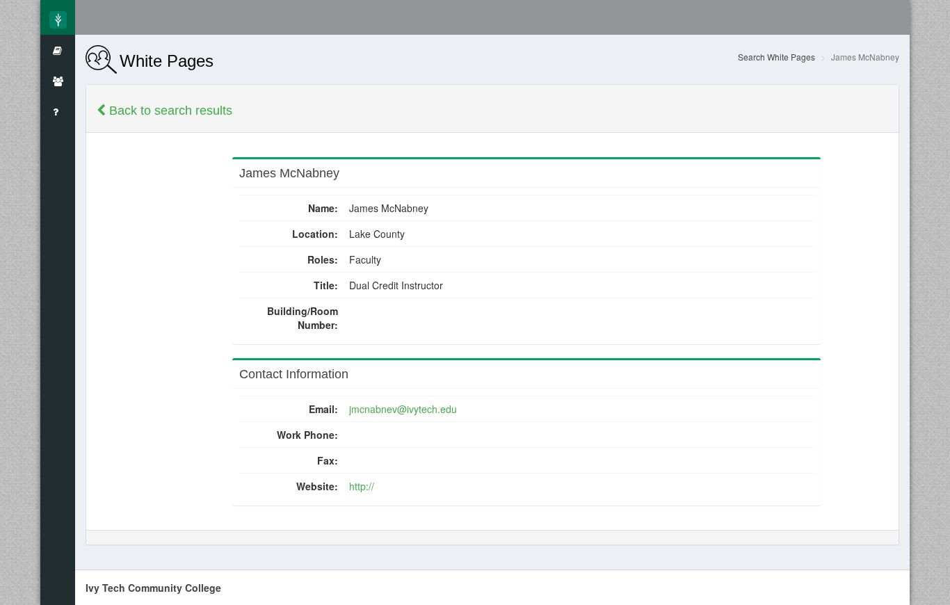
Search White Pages (776, 57)
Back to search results (169, 111)
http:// (361, 486)
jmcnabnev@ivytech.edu (403, 409)
